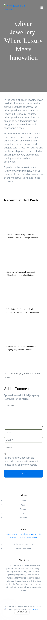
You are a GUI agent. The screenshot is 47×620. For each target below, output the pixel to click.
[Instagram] (26, 598)
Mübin (35, 610)
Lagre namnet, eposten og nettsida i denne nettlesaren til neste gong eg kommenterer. (22, 461)
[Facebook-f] (21, 598)
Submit (23, 473)
